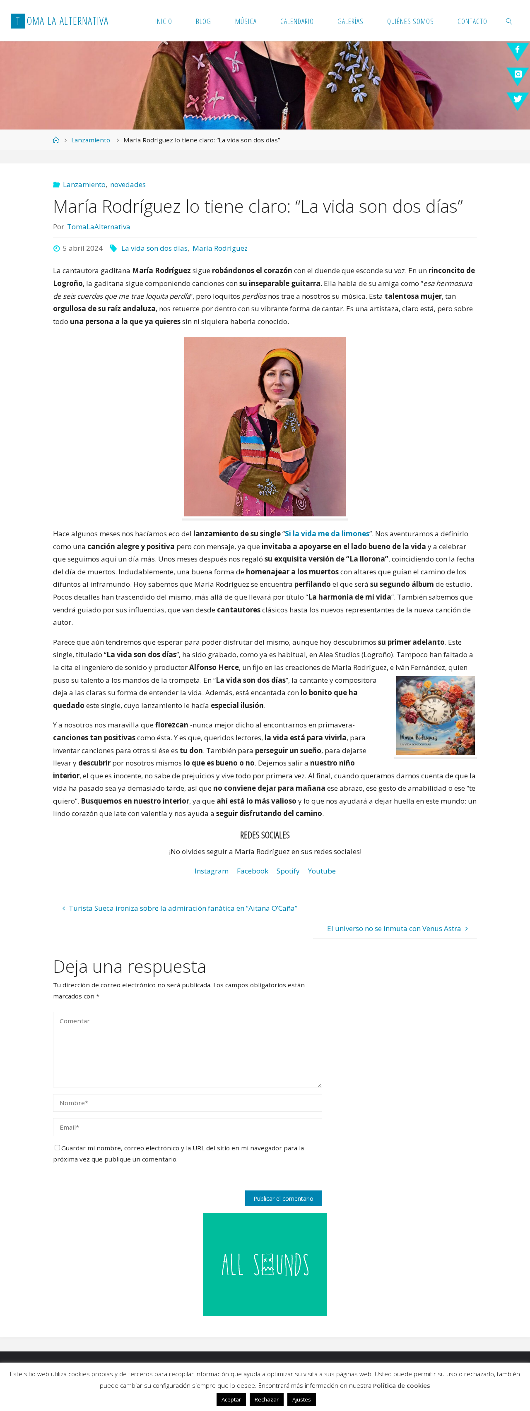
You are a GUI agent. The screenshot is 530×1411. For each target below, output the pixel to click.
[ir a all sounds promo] (265, 1263)
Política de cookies (401, 1385)
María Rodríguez (220, 248)
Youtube (322, 871)
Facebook (252, 871)
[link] (509, 20)
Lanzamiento (90, 140)
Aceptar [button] (231, 1399)
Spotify (288, 871)
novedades (128, 184)
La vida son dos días (154, 248)
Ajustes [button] (301, 1399)
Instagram (212, 871)
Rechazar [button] (267, 1399)
